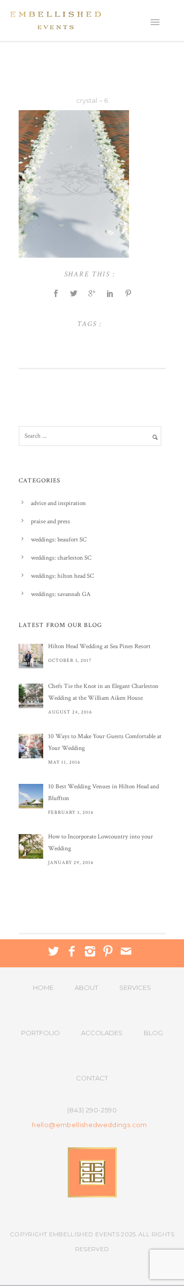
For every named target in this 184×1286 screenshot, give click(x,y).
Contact (92, 1078)
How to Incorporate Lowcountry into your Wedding (100, 843)
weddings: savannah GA (61, 594)
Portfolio (40, 1033)
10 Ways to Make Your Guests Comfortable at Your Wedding (104, 742)
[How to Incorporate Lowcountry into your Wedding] (31, 846)
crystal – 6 (92, 100)
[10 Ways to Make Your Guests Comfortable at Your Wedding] (31, 746)
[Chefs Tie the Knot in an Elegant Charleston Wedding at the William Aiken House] (31, 696)
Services (135, 987)
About (86, 987)
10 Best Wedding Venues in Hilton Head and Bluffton (103, 792)
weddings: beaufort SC (58, 540)
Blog (153, 1033)
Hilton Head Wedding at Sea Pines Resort (99, 646)
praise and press (50, 521)
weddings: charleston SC (61, 558)
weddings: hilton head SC (62, 576)
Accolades (102, 1033)
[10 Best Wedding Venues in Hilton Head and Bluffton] (31, 796)
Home (43, 987)
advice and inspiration (58, 503)
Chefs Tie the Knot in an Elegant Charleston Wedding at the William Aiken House (103, 692)
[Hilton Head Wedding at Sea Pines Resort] (31, 656)
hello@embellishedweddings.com (89, 1125)
